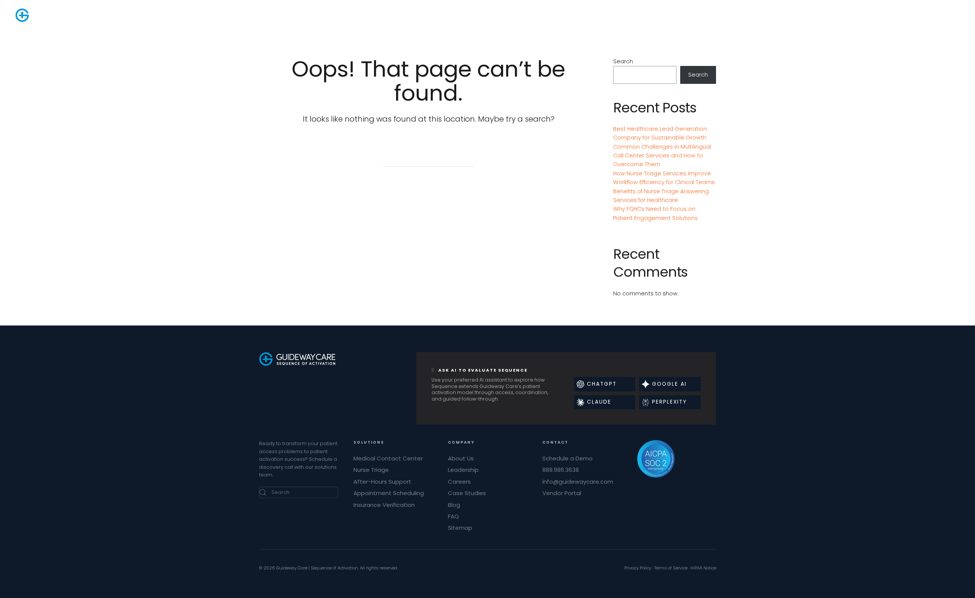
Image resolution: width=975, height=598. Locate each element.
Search (623, 61)
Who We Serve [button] (512, 15)
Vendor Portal (561, 493)
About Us (461, 458)
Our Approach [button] (462, 15)
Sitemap (460, 528)
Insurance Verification (384, 505)
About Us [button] (555, 15)
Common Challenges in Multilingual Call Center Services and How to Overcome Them (662, 155)
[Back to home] (53, 15)
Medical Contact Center (388, 458)
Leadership (463, 470)
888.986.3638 (883, 15)
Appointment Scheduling (388, 493)
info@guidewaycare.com (577, 482)
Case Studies (467, 493)
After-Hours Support (382, 482)
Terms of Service (670, 568)
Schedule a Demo (567, 458)
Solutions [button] (421, 15)
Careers (459, 482)
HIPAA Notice (703, 568)
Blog (454, 505)
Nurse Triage (371, 470)
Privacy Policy (637, 568)
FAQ (453, 516)
